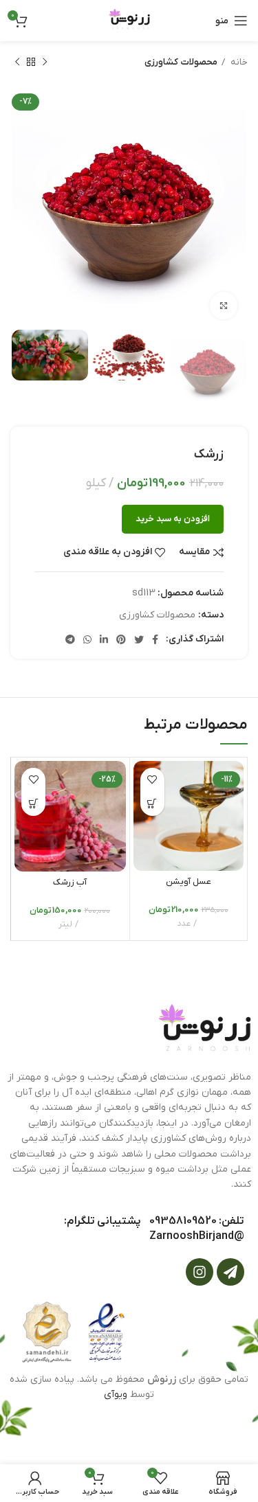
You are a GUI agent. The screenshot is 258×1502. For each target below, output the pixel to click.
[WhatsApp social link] (87, 639)
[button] (152, 804)
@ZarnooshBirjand (196, 1236)
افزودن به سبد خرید (173, 519)
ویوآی (115, 1394)
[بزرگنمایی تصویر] (223, 305)
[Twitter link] (139, 639)
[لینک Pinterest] (121, 639)
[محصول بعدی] (17, 62)
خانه (238, 62)
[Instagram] (199, 1272)
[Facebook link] (155, 639)
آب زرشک (70, 882)
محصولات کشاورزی (180, 62)
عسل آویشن (188, 881)
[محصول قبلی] (45, 62)
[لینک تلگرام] (70, 639)
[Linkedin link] (104, 639)
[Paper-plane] (230, 1272)
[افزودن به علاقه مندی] (152, 780)
